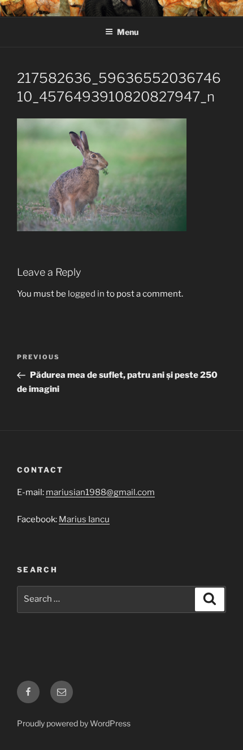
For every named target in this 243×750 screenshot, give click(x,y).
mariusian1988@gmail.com (100, 492)
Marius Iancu (84, 519)
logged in (86, 294)
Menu (127, 32)
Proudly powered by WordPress (74, 723)
